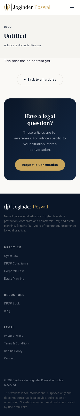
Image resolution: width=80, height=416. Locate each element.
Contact (9, 358)
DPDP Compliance (16, 263)
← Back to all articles (40, 79)
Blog (8, 26)
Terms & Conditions (17, 343)
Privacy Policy (13, 335)
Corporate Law (14, 271)
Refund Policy (13, 351)
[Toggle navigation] (72, 7)
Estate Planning (14, 278)
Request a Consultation (40, 164)
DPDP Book (12, 303)
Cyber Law (11, 256)
